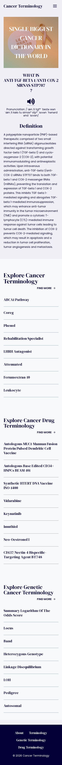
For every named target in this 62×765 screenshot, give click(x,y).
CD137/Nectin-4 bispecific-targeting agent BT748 (25, 554)
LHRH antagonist (18, 351)
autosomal (12, 705)
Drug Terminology (31, 747)
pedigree (11, 693)
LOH (7, 680)
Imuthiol (11, 526)
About (19, 733)
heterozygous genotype (23, 654)
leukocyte (12, 390)
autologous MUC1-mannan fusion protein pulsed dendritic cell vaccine (30, 448)
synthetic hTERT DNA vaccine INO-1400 (28, 485)
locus (8, 628)
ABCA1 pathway (16, 299)
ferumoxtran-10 (17, 377)
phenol (9, 325)
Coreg (9, 312)
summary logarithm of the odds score (27, 612)
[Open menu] (54, 6)
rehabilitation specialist (23, 338)
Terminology (38, 733)
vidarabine (12, 501)
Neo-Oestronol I (16, 539)
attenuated (13, 364)
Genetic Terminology (31, 740)
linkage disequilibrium (22, 667)
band (8, 641)
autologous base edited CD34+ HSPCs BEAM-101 (29, 468)
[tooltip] (31, 101)
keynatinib (12, 513)
